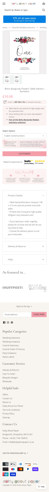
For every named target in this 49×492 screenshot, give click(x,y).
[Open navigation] (4, 4)
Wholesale (7, 381)
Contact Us (7, 398)
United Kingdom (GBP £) (14, 453)
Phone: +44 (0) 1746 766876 (15, 438)
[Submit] (43, 10)
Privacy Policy (8, 413)
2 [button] (25, 71)
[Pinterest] (12, 322)
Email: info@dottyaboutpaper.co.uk (18, 442)
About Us (7, 402)
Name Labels (8, 356)
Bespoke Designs (10, 377)
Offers (5, 394)
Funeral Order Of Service (14, 349)
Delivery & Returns (17, 246)
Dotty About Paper (11, 430)
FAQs (10, 259)
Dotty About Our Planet (13, 406)
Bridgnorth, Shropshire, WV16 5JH (17, 434)
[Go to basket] (43, 3)
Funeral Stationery (11, 345)
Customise (24, 153)
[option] (24, 52)
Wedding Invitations (11, 341)
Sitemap (6, 417)
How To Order (9, 374)
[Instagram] (8, 322)
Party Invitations (9, 353)
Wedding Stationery (11, 337)
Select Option (9, 131)
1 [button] (23, 71)
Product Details (15, 195)
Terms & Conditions (11, 409)
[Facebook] (4, 322)
